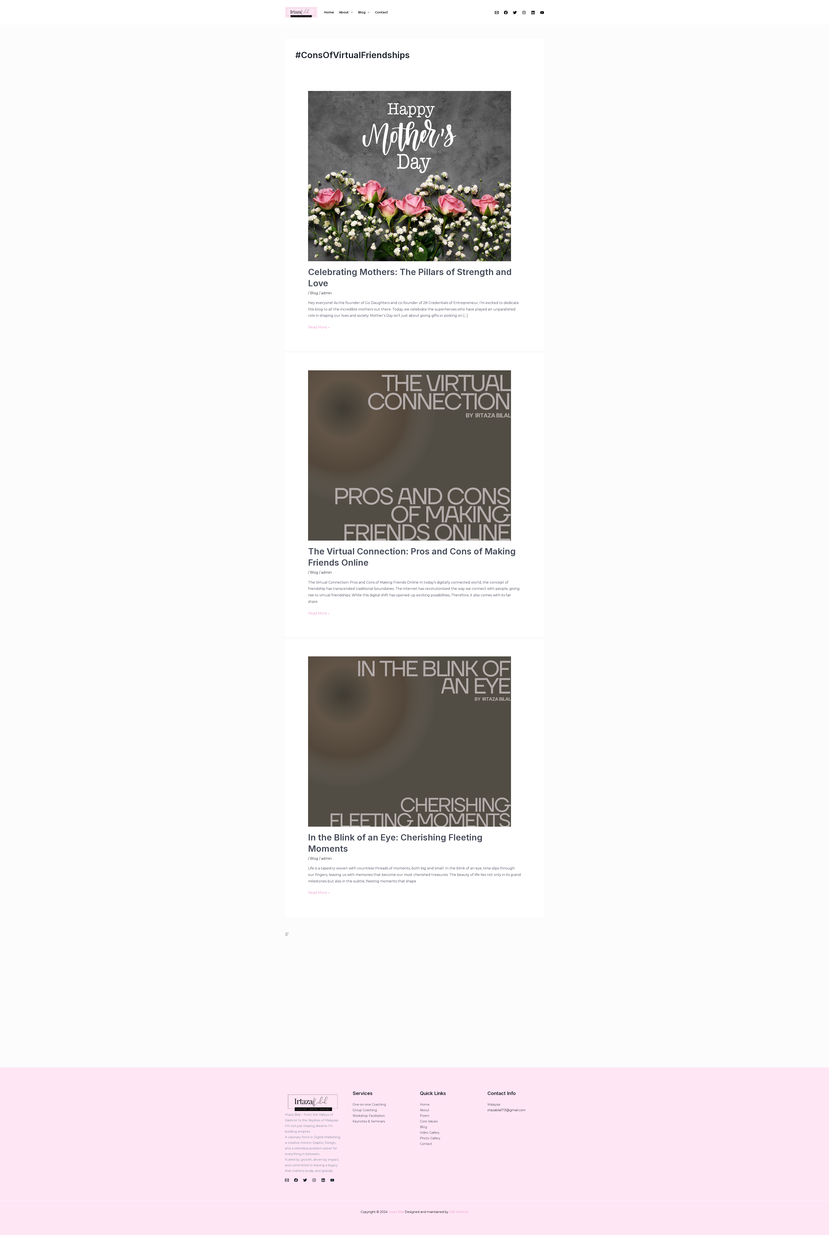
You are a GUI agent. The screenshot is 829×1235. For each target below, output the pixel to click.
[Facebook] (506, 12)
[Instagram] (524, 12)
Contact (381, 12)
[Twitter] (515, 12)
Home (329, 12)
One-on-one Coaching (369, 1104)
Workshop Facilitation (369, 1116)
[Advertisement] (414, 1002)
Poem (424, 1116)
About (344, 12)
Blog (361, 12)
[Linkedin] (533, 12)
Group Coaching (365, 1110)
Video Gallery (430, 1133)
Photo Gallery (430, 1138)
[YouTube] (542, 12)
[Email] (497, 12)
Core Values (429, 1121)
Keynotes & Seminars (369, 1121)
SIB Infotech (458, 1212)
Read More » (319, 326)
